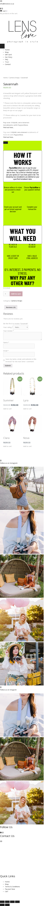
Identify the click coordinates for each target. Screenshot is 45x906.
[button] (1, 832)
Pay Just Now (10, 889)
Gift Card (8, 54)
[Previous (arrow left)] (2, 905)
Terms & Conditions (12, 886)
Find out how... (8, 137)
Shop (7, 52)
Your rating (8, 327)
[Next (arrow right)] (7, 905)
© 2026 (18, 896)
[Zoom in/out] (2, 902)
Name (6, 342)
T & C (7, 62)
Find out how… (8, 127)
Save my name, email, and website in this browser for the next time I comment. (21, 360)
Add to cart (16, 294)
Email (6, 351)
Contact (8, 64)
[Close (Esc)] (17, 902)
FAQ (6, 59)
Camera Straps (14, 78)
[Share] (12, 902)
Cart (6, 891)
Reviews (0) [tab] (11, 307)
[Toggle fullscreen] (7, 902)
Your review (8, 331)
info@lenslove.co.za (7, 4)
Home (7, 50)
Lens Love (25, 896)
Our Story (8, 57)
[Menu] (2, 46)
